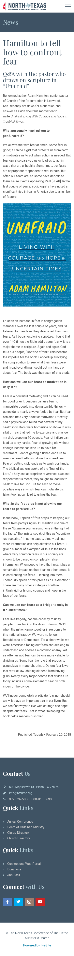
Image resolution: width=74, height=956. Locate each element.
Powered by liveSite (37, 945)
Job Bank (13, 875)
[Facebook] (7, 902)
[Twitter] (18, 902)
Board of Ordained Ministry (25, 827)
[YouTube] (40, 902)
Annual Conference (20, 821)
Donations (14, 869)
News (10, 22)
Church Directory (18, 838)
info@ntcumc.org (20, 793)
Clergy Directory (18, 833)
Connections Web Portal (24, 864)
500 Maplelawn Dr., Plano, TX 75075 (34, 787)
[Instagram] (29, 902)
